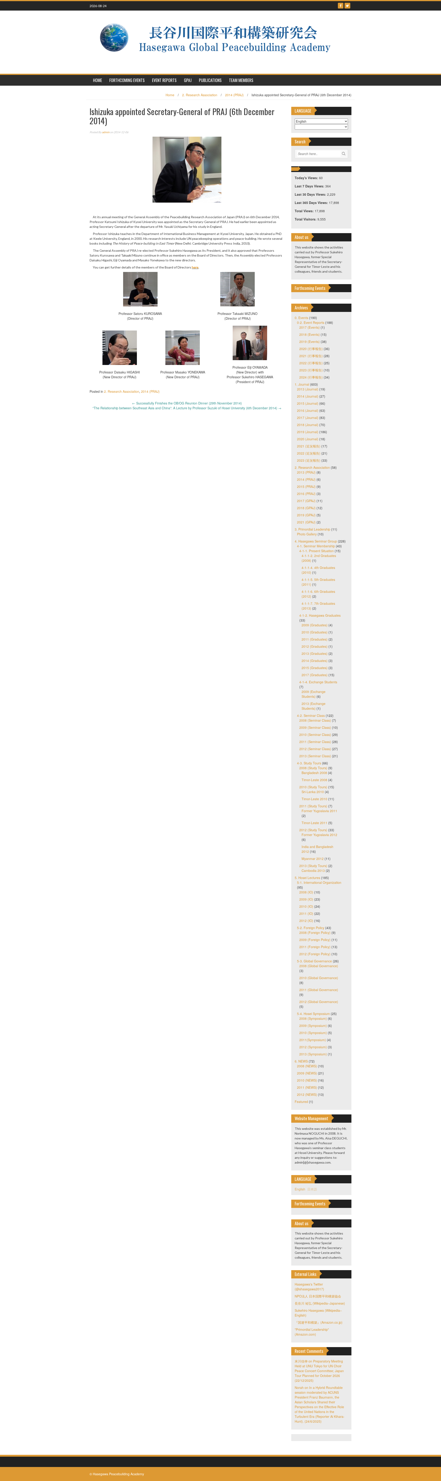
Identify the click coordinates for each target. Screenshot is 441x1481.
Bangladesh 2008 (314, 772)
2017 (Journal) (307, 417)
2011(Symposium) (312, 1039)
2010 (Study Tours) (313, 787)
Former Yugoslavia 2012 (319, 834)
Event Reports (164, 80)
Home (170, 95)
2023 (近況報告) (308, 460)
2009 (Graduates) (315, 625)
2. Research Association (199, 95)
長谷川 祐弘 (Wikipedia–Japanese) (320, 1303)
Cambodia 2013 (313, 870)
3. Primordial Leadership (312, 529)
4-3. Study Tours (309, 763)
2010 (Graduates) (315, 632)
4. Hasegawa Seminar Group (316, 541)
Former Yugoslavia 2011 (319, 810)
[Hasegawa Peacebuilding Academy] (219, 41)
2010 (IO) (306, 906)
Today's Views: (307, 177)
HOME (97, 80)
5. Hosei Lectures (307, 877)
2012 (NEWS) (307, 1094)
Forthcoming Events (127, 80)
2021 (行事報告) (311, 355)
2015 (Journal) (307, 403)
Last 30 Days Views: (311, 194)
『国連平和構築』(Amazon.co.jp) (318, 1322)
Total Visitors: (306, 219)
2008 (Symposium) (313, 1018)
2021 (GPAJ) (306, 522)
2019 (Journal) (307, 432)
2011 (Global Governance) (318, 989)
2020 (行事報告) (311, 348)
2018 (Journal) (307, 424)
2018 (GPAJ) (306, 508)
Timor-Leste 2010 (314, 799)
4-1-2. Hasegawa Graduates (320, 615)
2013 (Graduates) (315, 653)
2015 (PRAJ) (306, 486)
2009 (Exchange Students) (313, 694)
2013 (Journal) (307, 389)
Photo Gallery (307, 534)
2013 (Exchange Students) (313, 706)
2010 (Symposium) (313, 1032)
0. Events (301, 317)
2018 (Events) (309, 334)
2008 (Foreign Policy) (315, 932)
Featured (301, 1101)
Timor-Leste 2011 (314, 822)
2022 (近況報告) (308, 453)
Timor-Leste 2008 (314, 779)
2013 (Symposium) (313, 1054)
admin (106, 132)
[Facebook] (340, 5)
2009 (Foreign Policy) (315, 939)
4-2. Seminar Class (311, 715)
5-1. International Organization (319, 882)
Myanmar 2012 (313, 858)
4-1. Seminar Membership (316, 546)
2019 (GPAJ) (306, 515)
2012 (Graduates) (315, 646)
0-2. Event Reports (310, 322)
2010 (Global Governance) (318, 977)
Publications (210, 80)
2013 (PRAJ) (306, 472)
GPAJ (188, 80)
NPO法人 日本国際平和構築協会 (318, 1296)
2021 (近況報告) (308, 446)
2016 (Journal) (307, 410)
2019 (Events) (309, 341)
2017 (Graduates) (315, 675)
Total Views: (305, 211)
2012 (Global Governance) (318, 1001)
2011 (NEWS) (307, 1087)
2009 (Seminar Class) (315, 727)
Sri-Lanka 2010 (313, 791)
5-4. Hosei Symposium (313, 1013)
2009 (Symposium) (313, 1025)
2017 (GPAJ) (306, 500)
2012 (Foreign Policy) (315, 954)
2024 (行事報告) (311, 377)
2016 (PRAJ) (306, 493)
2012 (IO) (306, 920)
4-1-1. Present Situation (316, 550)
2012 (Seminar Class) (315, 748)
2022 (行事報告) (311, 363)
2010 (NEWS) (307, 1080)
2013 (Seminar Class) (315, 756)
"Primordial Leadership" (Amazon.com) (312, 1332)
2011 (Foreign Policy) (315, 946)
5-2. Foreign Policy (310, 927)
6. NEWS (301, 1061)
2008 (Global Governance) (318, 966)
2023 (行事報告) (311, 370)
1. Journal (302, 384)
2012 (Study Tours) (313, 830)
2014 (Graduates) (315, 660)
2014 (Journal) (307, 396)
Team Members (241, 80)
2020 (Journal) (307, 439)
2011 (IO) (306, 913)
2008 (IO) (306, 892)
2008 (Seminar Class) (315, 720)
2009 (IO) (306, 899)
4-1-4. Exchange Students (318, 682)
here (195, 267)
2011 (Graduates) (315, 639)
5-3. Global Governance (314, 961)
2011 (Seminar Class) (315, 741)
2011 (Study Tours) (313, 806)
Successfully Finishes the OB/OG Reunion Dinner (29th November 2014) (187, 403)
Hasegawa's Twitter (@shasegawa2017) (309, 1286)
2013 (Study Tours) (313, 865)
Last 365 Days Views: (312, 202)
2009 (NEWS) (307, 1073)
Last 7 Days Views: (310, 186)
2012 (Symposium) (313, 1047)
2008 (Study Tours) (313, 768)
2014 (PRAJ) (234, 95)
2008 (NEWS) (307, 1066)
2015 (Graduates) (315, 667)
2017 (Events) (309, 327)
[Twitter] (347, 5)
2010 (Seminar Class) (315, 734)
